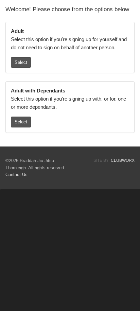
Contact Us (16, 174)
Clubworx (123, 160)
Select (21, 62)
